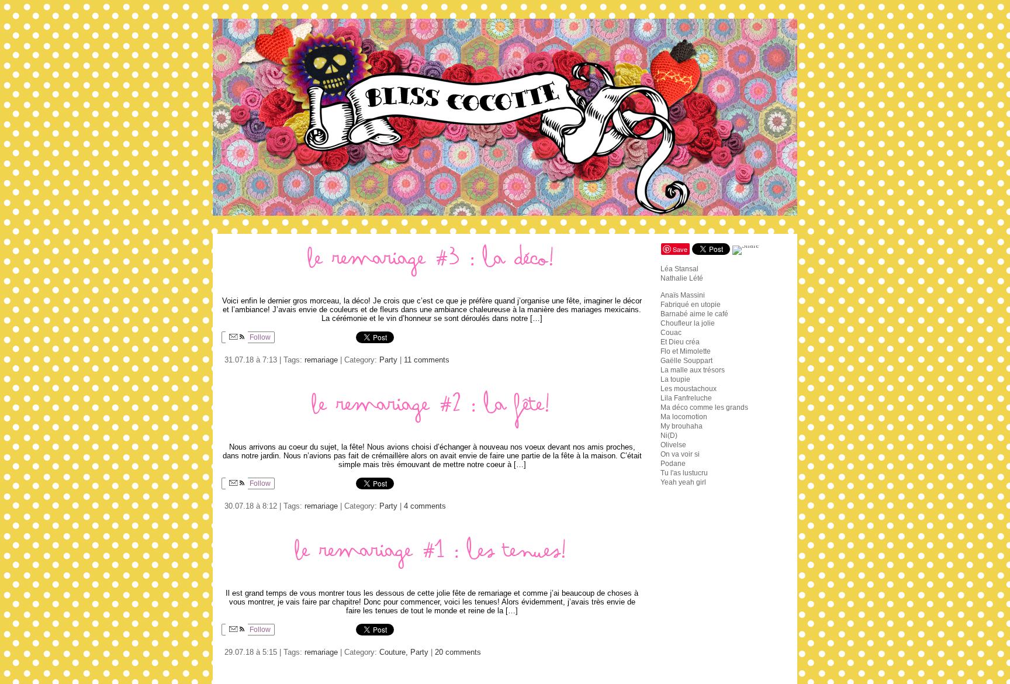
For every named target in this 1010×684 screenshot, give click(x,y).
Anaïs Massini (682, 295)
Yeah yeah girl (683, 482)
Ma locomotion (683, 417)
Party (388, 359)
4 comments (425, 506)
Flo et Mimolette (685, 351)
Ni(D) (668, 435)
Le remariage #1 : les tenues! (432, 556)
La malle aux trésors (692, 370)
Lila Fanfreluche (686, 398)
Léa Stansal (679, 269)
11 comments (426, 359)
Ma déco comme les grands (704, 407)
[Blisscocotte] (505, 117)
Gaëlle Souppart (686, 361)
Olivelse (673, 445)
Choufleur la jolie (687, 323)
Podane (673, 464)
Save (680, 249)
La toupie (675, 379)
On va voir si (680, 454)
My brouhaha (681, 426)
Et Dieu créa (680, 342)
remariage (321, 359)
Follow (259, 337)
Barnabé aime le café (694, 314)
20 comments (458, 652)
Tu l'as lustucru (684, 473)
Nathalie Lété (681, 278)
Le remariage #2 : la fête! (432, 410)
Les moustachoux (688, 389)
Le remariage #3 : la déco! (432, 264)
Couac (671, 333)
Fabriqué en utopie (690, 304)
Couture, (394, 652)
